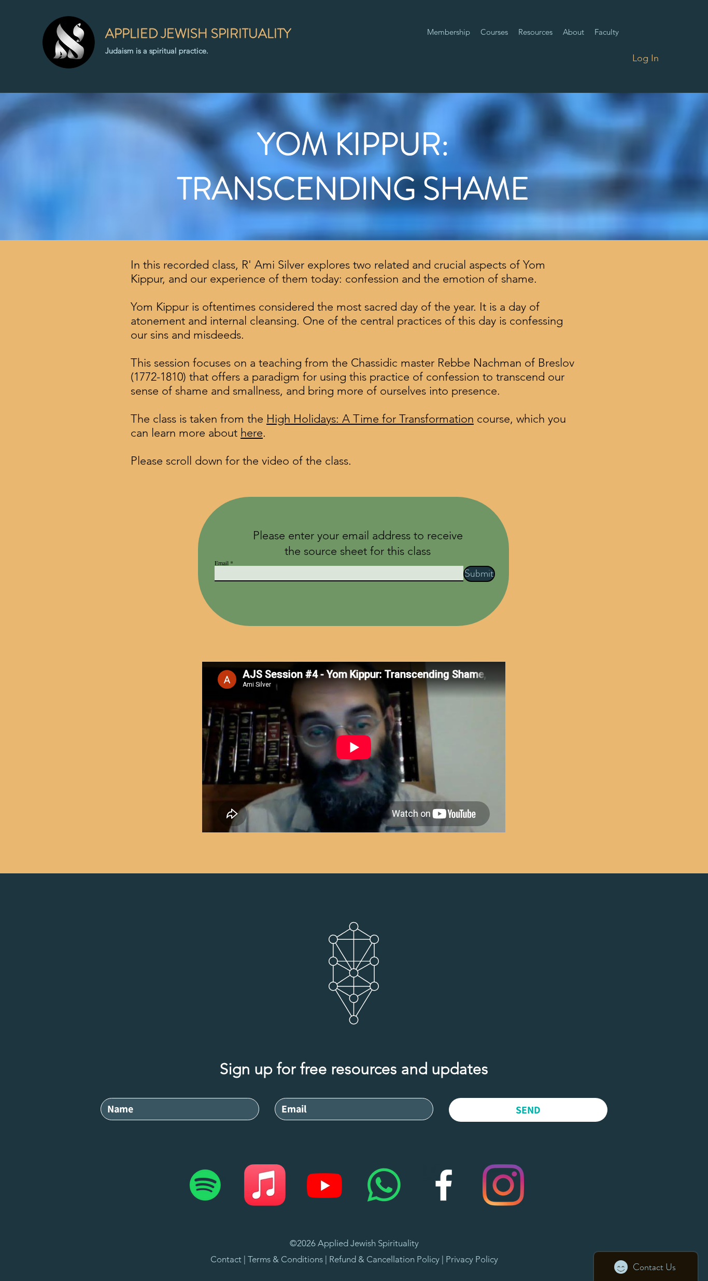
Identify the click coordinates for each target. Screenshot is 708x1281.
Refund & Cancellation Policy (384, 1259)
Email (222, 563)
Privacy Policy (472, 1259)
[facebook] (443, 1185)
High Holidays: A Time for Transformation (370, 419)
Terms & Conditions (286, 1259)
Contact (226, 1259)
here (251, 433)
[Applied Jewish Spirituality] (205, 1185)
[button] (494, 32)
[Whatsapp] (384, 1185)
